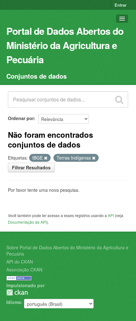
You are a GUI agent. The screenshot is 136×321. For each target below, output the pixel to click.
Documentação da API (27, 222)
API (111, 215)
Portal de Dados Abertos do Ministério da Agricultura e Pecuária (64, 45)
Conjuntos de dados (36, 76)
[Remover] (45, 157)
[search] (119, 99)
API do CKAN (19, 261)
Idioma (13, 302)
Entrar (120, 5)
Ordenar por (21, 118)
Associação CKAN (24, 269)
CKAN (17, 292)
